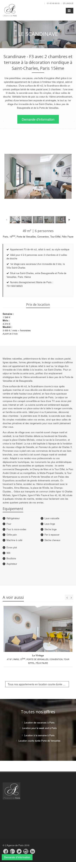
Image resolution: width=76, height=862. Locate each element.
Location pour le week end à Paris (39, 728)
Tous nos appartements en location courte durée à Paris (38, 684)
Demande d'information (38, 119)
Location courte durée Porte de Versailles (39, 740)
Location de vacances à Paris (39, 722)
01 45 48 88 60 (53, 3)
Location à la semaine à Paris (39, 735)
